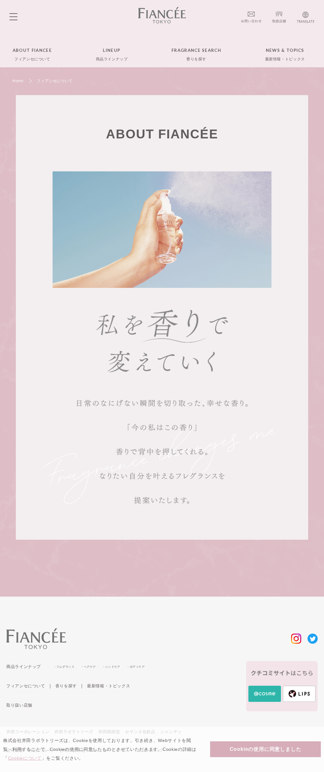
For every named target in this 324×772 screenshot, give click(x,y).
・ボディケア (136, 666)
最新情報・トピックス (108, 686)
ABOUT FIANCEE (32, 54)
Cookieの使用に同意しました (266, 749)
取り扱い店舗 (19, 705)
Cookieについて (25, 758)
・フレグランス (63, 666)
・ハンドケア (111, 666)
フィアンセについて (25, 686)
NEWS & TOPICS (285, 54)
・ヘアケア (88, 666)
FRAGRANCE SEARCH (196, 54)
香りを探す (66, 686)
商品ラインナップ (23, 666)
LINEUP (112, 54)
